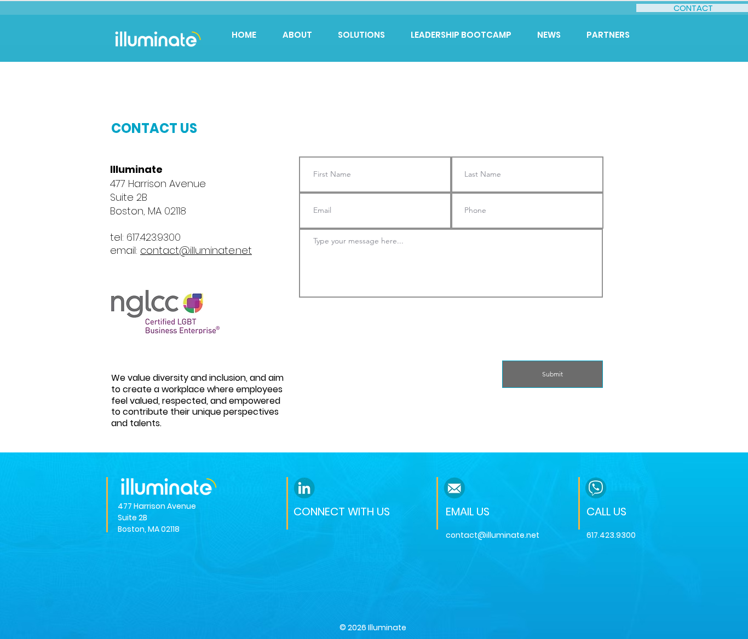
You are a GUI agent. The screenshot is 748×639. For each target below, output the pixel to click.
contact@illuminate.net (196, 250)
